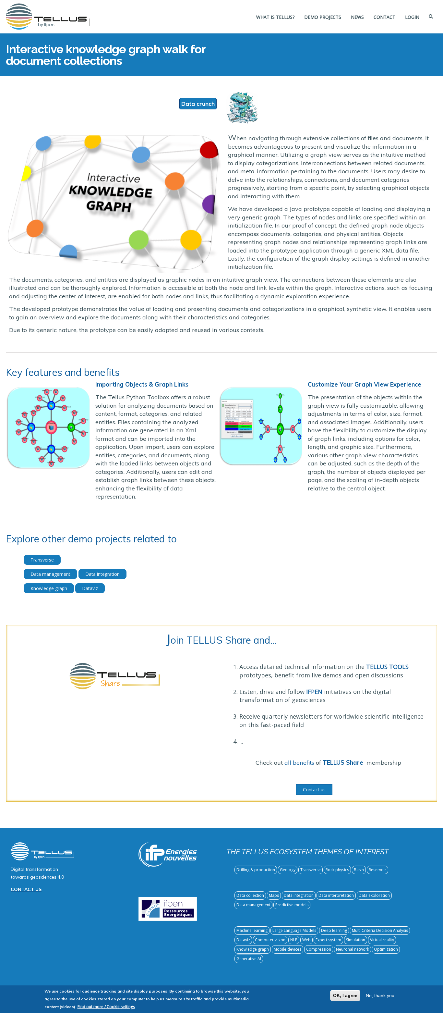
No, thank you (380, 995)
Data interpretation (336, 895)
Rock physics (337, 869)
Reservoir (377, 869)
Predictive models (291, 905)
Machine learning (252, 930)
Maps (274, 895)
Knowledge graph (48, 588)
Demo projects (322, 17)
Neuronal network (352, 949)
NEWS (357, 17)
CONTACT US (26, 889)
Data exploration (374, 895)
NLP (293, 940)
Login (412, 17)
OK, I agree (345, 995)
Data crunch (198, 103)
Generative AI (248, 958)
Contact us (314, 789)
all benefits (299, 762)
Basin (359, 869)
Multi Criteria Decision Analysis (380, 930)
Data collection (250, 895)
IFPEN (314, 692)
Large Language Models (294, 930)
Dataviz (90, 588)
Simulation (355, 940)
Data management (50, 574)
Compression (318, 949)
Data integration (102, 574)
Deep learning (334, 930)
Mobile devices (287, 949)
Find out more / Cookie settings (106, 1006)
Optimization (386, 949)
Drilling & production (255, 869)
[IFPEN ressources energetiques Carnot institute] (167, 908)
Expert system (328, 940)
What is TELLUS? (275, 17)
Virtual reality (382, 940)
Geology (287, 869)
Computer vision (270, 940)
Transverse (42, 560)
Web (306, 940)
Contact (384, 17)
